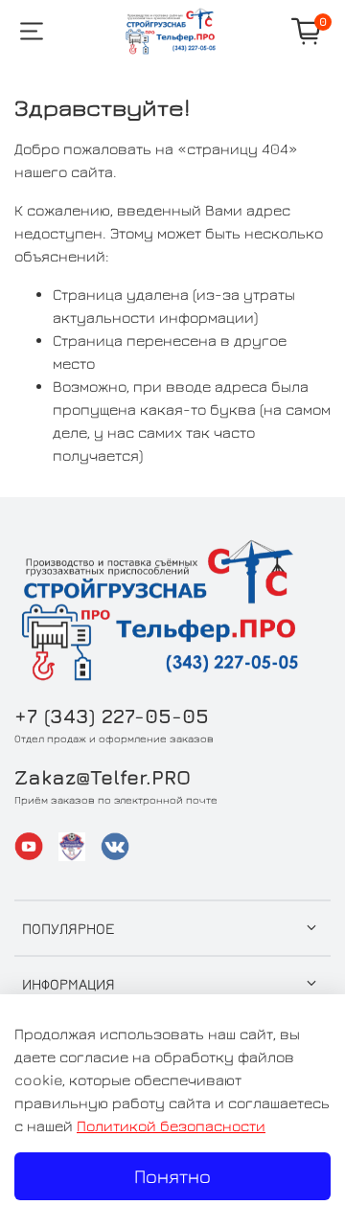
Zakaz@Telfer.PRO (102, 777)
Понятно (172, 1176)
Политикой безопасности (171, 1125)
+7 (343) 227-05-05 (111, 716)
